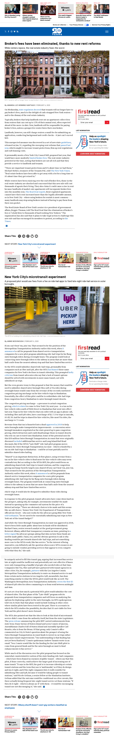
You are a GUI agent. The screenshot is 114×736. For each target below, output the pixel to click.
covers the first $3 (65, 581)
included (18, 441)
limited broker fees (38, 158)
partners (35, 570)
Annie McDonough (15, 341)
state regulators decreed (30, 109)
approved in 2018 (54, 424)
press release (15, 621)
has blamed (53, 369)
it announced (42, 473)
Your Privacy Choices (76, 25)
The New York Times (60, 170)
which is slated (19, 406)
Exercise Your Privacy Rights (101, 25)
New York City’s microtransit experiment (37, 243)
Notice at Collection (59, 25)
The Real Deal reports (35, 191)
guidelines (66, 142)
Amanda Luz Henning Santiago (21, 105)
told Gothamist (11, 515)
